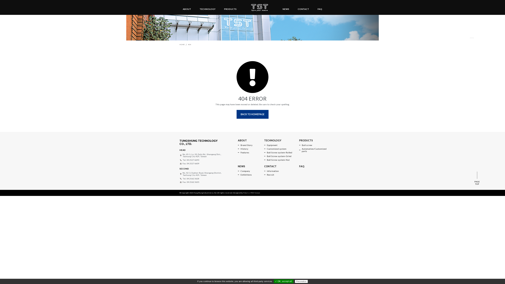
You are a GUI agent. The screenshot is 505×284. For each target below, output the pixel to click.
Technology (208, 9)
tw (472, 41)
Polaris (246, 193)
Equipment (272, 145)
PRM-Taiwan (255, 193)
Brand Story (246, 145)
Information (273, 171)
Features (245, 152)
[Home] (259, 6)
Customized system (276, 149)
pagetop (477, 183)
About (187, 9)
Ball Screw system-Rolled (279, 152)
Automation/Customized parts (312, 150)
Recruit (270, 175)
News (286, 9)
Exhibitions (246, 175)
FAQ (320, 9)
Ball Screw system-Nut (278, 160)
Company (245, 171)
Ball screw (307, 145)
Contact (303, 9)
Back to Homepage (252, 114)
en (472, 35)
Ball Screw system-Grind (279, 156)
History (244, 149)
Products (230, 9)
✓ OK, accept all (283, 281)
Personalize (301, 281)
